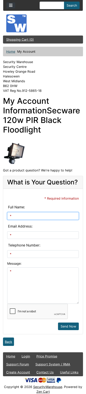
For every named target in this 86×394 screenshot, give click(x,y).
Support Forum (17, 364)
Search (72, 5)
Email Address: (20, 226)
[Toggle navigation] (10, 5)
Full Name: (16, 207)
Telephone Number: (24, 245)
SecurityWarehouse (47, 387)
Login (26, 356)
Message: (14, 263)
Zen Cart (43, 392)
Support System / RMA (52, 364)
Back (8, 342)
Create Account (18, 372)
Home (10, 51)
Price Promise (46, 356)
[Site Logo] (43, 23)
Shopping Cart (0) (20, 40)
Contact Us (45, 372)
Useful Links (69, 372)
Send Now (68, 326)
